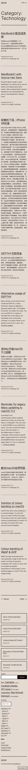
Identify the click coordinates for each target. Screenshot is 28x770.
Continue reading (7, 325)
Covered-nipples (9, 686)
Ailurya (4, 711)
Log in (3, 742)
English (12, 104)
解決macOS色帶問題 (13, 468)
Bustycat (4, 713)
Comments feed (6, 747)
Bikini (2, 682)
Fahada (4, 718)
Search (3, 674)
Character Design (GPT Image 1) (13, 640)
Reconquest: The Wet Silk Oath (12, 665)
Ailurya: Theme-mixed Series (11, 617)
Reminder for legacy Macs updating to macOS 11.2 (13, 408)
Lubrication (5, 693)
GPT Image (4, 728)
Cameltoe (9, 682)
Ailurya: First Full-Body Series (12, 628)
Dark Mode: (22, 768)
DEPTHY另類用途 (11, 253)
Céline (4, 716)
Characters (4, 708)
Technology (13, 58)
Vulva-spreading (14, 696)
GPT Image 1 (6, 689)
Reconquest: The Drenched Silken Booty (13, 652)
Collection (17, 682)
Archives (4, 700)
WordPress (17, 764)
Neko (3, 723)
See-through (17, 692)
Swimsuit (5, 696)
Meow (4, 3)
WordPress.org (5, 750)
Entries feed (4, 745)
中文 (18, 58)
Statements (4, 730)
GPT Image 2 (16, 689)
